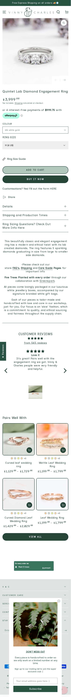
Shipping (19, 103)
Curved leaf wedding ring (18, 464)
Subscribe (35, 688)
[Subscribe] (66, 630)
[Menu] (4, 12)
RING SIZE (9, 137)
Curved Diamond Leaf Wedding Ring (18, 519)
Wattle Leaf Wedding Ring (52, 464)
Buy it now (35, 179)
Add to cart (35, 170)
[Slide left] (56, 80)
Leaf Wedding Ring (52, 517)
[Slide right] (64, 80)
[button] (58, 12)
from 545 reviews (35, 342)
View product (29, 450)
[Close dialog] (58, 601)
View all (35, 537)
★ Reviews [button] (2, 351)
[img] (35, 338)
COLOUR (7, 123)
